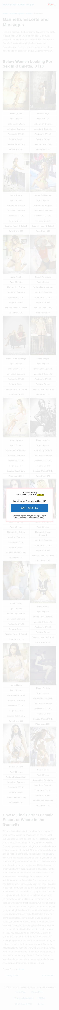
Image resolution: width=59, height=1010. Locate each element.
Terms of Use (23, 517)
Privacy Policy (38, 517)
